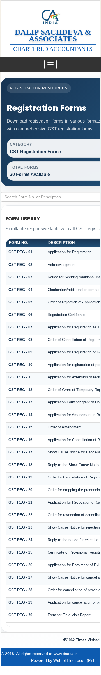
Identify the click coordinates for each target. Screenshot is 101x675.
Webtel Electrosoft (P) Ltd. (76, 660)
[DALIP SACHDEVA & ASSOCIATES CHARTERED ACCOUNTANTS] (50, 14)
